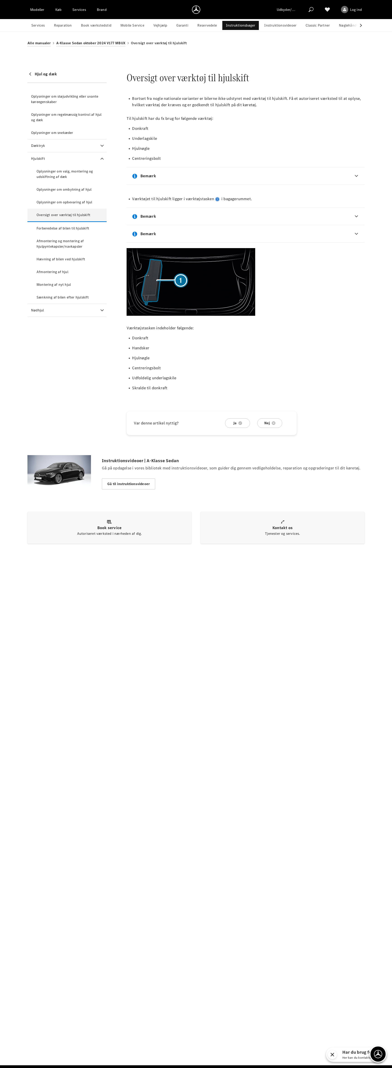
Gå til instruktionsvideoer (128, 483)
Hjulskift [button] (38, 158)
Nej (267, 423)
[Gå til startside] (196, 9)
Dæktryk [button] (38, 145)
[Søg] (311, 9)
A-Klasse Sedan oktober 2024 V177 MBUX (90, 43)
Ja (234, 423)
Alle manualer (39, 43)
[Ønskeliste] (327, 9)
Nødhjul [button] (37, 310)
